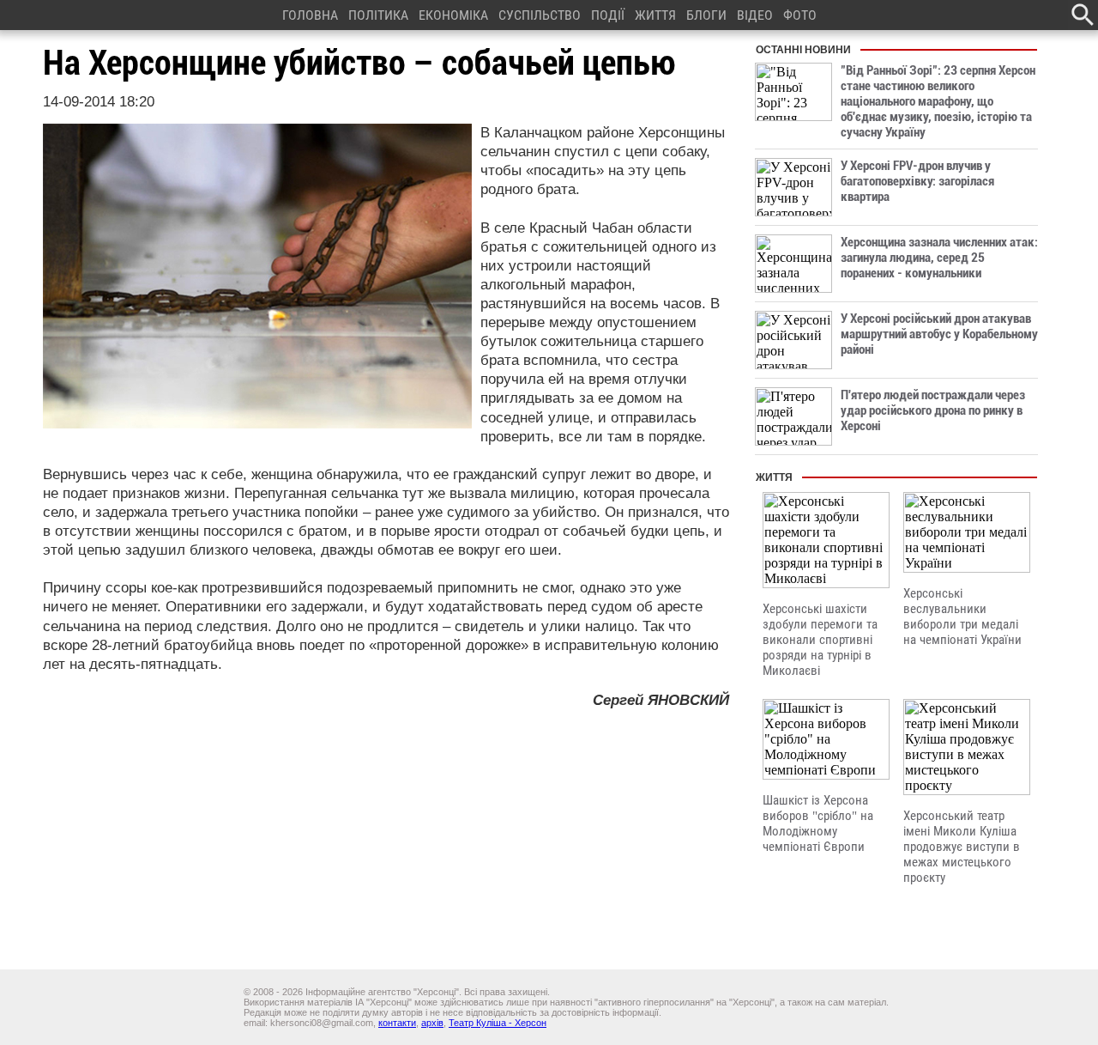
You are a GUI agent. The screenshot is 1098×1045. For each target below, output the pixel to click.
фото (800, 15)
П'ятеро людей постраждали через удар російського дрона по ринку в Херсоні (933, 410)
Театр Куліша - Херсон (497, 1023)
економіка (453, 15)
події (607, 15)
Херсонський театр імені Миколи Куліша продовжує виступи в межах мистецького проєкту (961, 846)
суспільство (539, 15)
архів (432, 1023)
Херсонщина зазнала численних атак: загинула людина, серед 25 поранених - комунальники (939, 257)
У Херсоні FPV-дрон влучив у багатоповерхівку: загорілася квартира (917, 181)
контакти (397, 1023)
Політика (378, 15)
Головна (310, 15)
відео (755, 15)
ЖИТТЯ (655, 15)
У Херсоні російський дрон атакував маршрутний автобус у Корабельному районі (939, 334)
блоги (706, 15)
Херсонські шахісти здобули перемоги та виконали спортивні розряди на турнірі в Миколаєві (820, 639)
